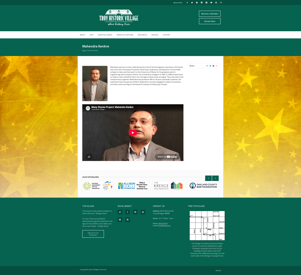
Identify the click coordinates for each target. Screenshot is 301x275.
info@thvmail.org (164, 226)
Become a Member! (209, 13)
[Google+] (216, 66)
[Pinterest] (196, 2)
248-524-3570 (177, 3)
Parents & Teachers (125, 35)
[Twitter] (192, 2)
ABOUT (82, 35)
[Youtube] (211, 2)
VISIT (92, 35)
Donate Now (209, 21)
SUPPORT (166, 35)
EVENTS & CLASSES (105, 35)
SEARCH (218, 270)
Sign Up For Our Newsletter (93, 234)
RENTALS (154, 35)
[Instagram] (201, 2)
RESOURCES (142, 35)
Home (84, 50)
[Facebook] (187, 2)
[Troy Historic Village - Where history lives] (119, 25)
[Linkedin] (206, 2)
